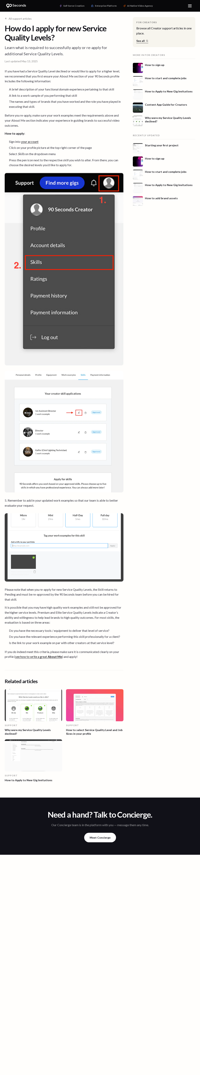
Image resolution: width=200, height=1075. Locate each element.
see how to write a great (38, 656)
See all (140, 40)
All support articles (20, 18)
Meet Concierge (100, 837)
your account (29, 141)
